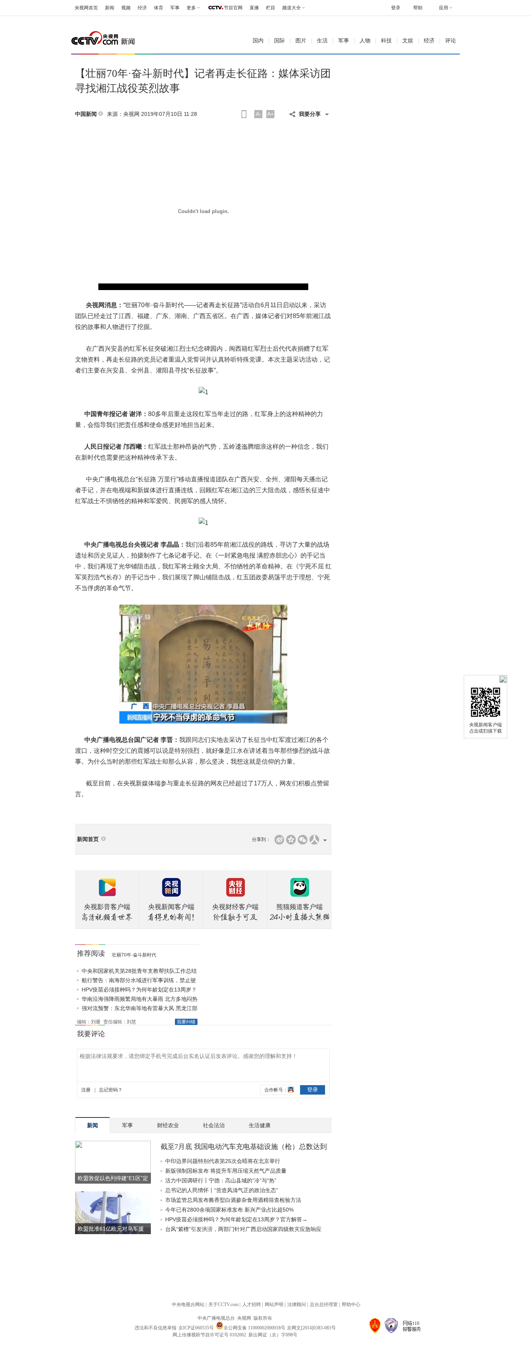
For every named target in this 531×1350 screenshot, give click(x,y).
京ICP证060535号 (196, 1328)
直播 (254, 7)
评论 (450, 41)
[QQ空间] (291, 840)
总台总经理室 (324, 1304)
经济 (142, 7)
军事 (175, 7)
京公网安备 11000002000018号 (254, 1328)
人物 (365, 41)
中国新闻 (86, 114)
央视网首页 (86, 7)
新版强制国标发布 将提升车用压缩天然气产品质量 (225, 1171)
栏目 (270, 7)
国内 (258, 41)
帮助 (418, 7)
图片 (300, 41)
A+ (270, 114)
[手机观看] (243, 114)
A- (258, 114)
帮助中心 (351, 1304)
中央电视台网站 (188, 1304)
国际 (279, 41)
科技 (386, 41)
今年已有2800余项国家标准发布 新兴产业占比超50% (229, 1210)
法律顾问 (296, 1304)
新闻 (109, 7)
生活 (322, 41)
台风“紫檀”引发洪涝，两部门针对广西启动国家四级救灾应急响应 (243, 1229)
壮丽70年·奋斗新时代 (134, 955)
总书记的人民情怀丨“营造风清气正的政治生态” (221, 1190)
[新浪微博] (279, 840)
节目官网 (233, 7)
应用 (443, 7)
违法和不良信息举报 (155, 1328)
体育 (158, 7)
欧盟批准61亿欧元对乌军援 (111, 1229)
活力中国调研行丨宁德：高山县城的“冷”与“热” (220, 1180)
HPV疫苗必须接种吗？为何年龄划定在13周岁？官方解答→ (236, 1219)
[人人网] (314, 840)
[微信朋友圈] (302, 840)
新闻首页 (88, 839)
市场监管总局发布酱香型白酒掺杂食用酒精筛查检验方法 (233, 1200)
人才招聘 (251, 1304)
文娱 (407, 41)
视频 (126, 7)
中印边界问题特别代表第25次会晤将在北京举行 (222, 1161)
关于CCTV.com (223, 1304)
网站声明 (274, 1304)
